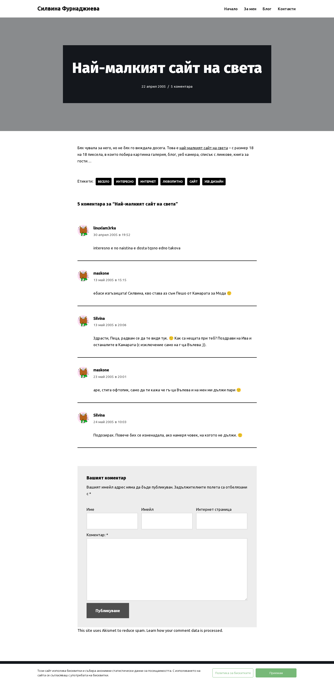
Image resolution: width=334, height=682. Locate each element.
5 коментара (181, 86)
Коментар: (97, 535)
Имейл (147, 509)
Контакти (287, 9)
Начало (231, 9)
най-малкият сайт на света (203, 148)
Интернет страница (214, 509)
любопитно (173, 181)
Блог (267, 9)
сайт (193, 181)
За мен (250, 9)
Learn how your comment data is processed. (185, 630)
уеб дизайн (213, 181)
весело (103, 181)
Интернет (148, 181)
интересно (125, 181)
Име (90, 509)
